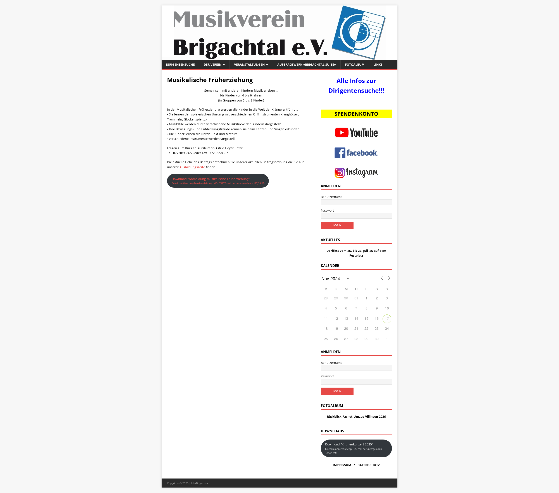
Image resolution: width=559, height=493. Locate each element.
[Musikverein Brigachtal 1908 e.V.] (279, 57)
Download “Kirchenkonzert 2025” (354, 448)
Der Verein (212, 64)
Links (377, 64)
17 (387, 318)
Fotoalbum (354, 64)
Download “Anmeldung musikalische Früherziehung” (218, 181)
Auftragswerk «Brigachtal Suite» (306, 64)
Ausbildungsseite (192, 167)
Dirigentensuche (180, 64)
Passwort (327, 210)
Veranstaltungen (249, 64)
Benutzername (331, 197)
